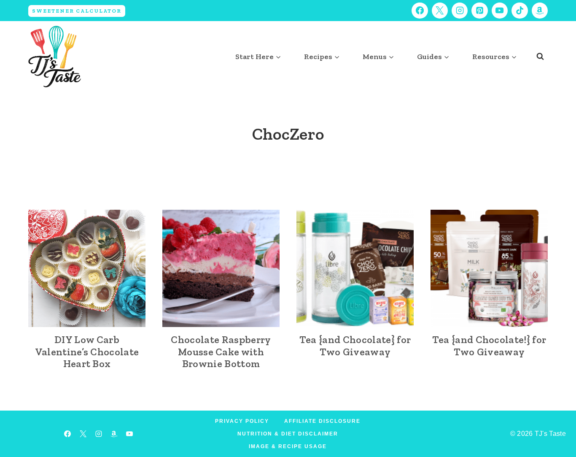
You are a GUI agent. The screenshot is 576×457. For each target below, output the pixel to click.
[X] (440, 11)
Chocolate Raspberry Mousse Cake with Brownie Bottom (221, 351)
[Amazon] (540, 11)
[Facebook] (420, 11)
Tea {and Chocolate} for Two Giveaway (355, 345)
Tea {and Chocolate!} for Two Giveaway (489, 345)
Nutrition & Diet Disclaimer (287, 434)
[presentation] (86, 268)
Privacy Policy (242, 421)
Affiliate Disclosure (322, 421)
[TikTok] (519, 11)
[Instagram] (460, 11)
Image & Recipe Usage (288, 446)
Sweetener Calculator (76, 11)
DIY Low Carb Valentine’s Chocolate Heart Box (87, 351)
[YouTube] (500, 11)
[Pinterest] (479, 11)
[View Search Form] (540, 56)
